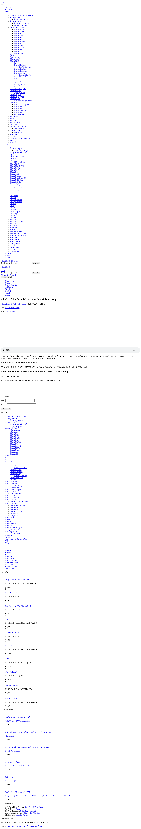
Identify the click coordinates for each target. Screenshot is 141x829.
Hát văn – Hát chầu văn (18, 126)
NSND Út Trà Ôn (36, 796)
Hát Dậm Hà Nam (25, 67)
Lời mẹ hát (9, 777)
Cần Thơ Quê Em (22, 815)
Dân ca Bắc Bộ (15, 61)
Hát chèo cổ (14, 116)
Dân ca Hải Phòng (20, 71)
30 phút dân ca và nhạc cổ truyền (21, 15)
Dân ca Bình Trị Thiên (17, 166)
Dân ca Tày (18, 51)
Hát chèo (13, 198)
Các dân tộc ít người (17, 27)
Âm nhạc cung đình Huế (22, 23)
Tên (3, 400)
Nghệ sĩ (8, 253)
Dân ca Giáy (18, 39)
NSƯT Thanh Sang (50, 796)
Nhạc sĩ (8, 255)
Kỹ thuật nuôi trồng (36, 826)
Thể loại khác (14, 247)
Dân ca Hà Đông (20, 69)
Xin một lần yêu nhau (12, 632)
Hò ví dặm (13, 227)
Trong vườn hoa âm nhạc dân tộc (21, 138)
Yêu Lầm (8, 619)
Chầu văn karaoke (20, 162)
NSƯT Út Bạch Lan (65, 796)
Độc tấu (12, 249)
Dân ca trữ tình (15, 99)
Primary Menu (6, 277)
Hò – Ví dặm (14, 225)
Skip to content (6, 2)
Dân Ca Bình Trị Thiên (22, 105)
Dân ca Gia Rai (19, 37)
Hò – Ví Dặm (19, 114)
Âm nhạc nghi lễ (15, 21)
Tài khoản (14, 261)
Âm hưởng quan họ (21, 19)
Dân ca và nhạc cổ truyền (18, 192)
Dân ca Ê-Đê (18, 35)
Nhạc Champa (15, 241)
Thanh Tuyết (9, 736)
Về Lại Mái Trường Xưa (31, 813)
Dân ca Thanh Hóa (20, 77)
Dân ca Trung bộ (15, 103)
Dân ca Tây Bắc (15, 95)
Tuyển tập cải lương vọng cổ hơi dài (17, 717)
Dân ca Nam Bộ (15, 83)
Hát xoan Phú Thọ (25, 75)
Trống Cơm (20, 809)
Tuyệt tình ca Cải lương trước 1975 (17, 792)
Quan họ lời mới (19, 93)
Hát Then (13, 208)
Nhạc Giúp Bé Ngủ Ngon (34, 807)
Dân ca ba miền (15, 59)
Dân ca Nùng (18, 49)
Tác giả (7, 293)
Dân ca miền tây (15, 81)
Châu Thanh (9, 721)
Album (7, 257)
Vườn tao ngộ (10, 659)
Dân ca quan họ (15, 91)
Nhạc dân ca (5, 304)
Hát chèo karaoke (16, 200)
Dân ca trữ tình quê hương (23, 101)
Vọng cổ (13, 142)
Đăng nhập (5, 275)
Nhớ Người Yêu (11, 698)
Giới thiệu (8, 9)
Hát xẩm (17, 79)
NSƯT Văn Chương (12, 751)
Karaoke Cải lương (16, 231)
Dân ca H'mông (19, 41)
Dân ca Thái (18, 53)
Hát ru (12, 118)
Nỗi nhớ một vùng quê (28, 811)
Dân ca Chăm (19, 31)
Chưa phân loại (15, 57)
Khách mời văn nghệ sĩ (18, 235)
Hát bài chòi (18, 112)
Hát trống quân (15, 122)
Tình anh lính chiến (12, 685)
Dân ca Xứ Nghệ (20, 111)
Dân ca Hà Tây (15, 170)
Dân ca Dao (18, 33)
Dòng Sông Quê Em (12, 762)
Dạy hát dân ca (15, 194)
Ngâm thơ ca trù (15, 239)
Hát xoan (13, 219)
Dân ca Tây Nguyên (17, 97)
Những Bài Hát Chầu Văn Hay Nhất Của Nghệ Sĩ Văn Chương (27, 747)
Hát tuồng (13, 124)
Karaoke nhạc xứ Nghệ (18, 233)
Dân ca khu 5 (18, 109)
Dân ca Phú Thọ (20, 73)
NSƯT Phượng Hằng (22, 721)
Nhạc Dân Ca (5, 261)
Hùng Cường (10, 796)
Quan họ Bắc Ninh (16, 243)
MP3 (7, 12)
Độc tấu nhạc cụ (19, 132)
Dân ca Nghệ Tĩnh (16, 180)
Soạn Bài (25, 826)
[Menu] (2, 4)
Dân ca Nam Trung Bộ (18, 89)
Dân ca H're (18, 43)
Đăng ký (13, 275)
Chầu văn (13, 160)
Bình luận (5, 396)
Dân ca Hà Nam (19, 65)
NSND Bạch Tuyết (22, 796)
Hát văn (12, 216)
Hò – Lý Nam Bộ (20, 85)
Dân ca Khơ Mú (19, 45)
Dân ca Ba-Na (19, 29)
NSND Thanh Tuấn (24, 766)
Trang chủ (8, 7)
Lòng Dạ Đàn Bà (11, 593)
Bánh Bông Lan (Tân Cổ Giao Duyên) (18, 606)
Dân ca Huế (18, 107)
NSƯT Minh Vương (18, 304)
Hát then (13, 120)
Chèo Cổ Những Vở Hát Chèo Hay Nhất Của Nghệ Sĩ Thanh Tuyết (29, 732)
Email (3, 404)
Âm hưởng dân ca (16, 17)
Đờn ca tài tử (18, 87)
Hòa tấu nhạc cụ (15, 130)
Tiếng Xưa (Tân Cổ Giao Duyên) (17, 580)
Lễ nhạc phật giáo (20, 25)
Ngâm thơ (13, 134)
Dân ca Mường (19, 47)
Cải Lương (13, 55)
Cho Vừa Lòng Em (12, 672)
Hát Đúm (13, 223)
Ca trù (16, 63)
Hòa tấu (12, 229)
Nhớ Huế (8, 646)
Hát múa (13, 204)
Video (12, 140)
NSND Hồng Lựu (11, 781)
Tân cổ (12, 136)
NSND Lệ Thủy (11, 766)
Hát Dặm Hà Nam (16, 202)
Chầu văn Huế (19, 128)
